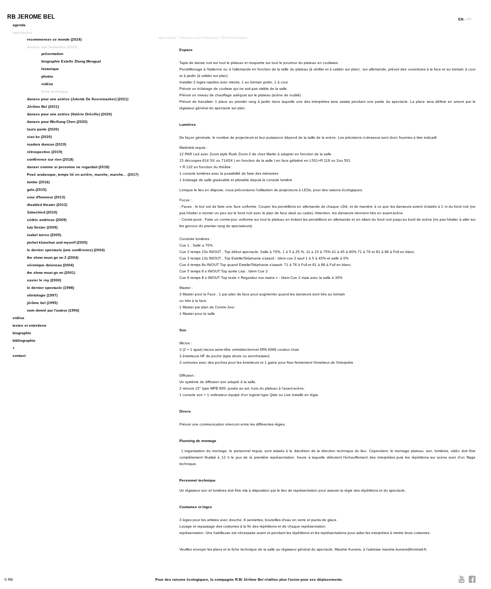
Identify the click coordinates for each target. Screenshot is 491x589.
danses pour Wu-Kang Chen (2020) (57, 122)
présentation (52, 54)
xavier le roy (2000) (44, 280)
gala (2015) (36, 190)
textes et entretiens (29, 325)
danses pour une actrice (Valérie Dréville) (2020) (69, 114)
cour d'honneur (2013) (46, 197)
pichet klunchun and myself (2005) (57, 242)
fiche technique (54, 91)
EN (460, 19)
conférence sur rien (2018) (50, 159)
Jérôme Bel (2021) (43, 107)
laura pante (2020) (43, 129)
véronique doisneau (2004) (50, 265)
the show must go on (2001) (51, 273)
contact (19, 356)
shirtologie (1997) (42, 295)
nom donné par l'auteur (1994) (53, 310)
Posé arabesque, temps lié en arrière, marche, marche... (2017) (82, 174)
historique (50, 69)
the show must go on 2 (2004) (52, 257)
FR (469, 19)
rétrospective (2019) (44, 152)
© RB (8, 579)
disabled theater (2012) (47, 205)
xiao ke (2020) (39, 137)
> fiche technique (233, 38)
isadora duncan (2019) (46, 144)
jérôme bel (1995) (42, 303)
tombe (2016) (38, 182)
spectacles (22, 32)
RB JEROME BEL (31, 17)
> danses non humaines (198, 38)
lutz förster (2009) (42, 227)
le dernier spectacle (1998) (50, 288)
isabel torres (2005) (44, 235)
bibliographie (24, 340)
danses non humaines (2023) (52, 47)
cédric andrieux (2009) (46, 220)
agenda (19, 25)
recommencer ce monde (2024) (54, 39)
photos (47, 76)
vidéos (47, 84)
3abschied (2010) (42, 212)
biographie (22, 333)
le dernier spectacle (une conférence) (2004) (66, 250)
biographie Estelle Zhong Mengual (71, 61)
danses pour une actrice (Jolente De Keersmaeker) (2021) (77, 99)
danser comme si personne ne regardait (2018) (68, 167)
